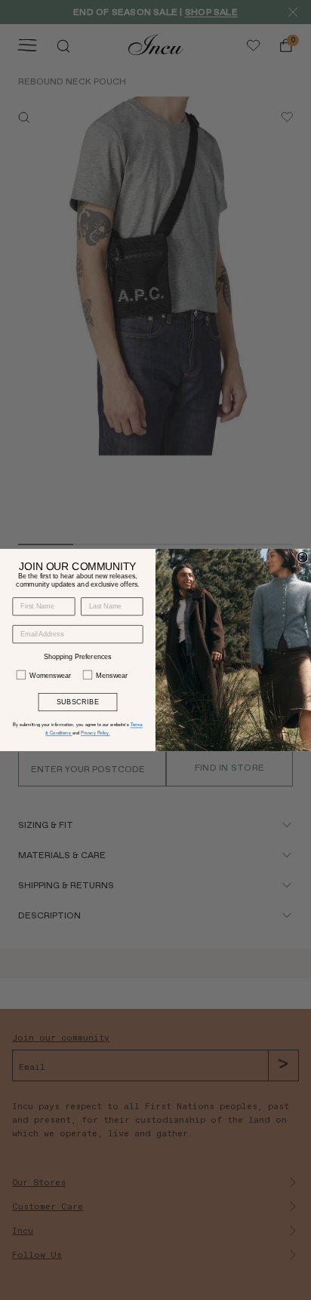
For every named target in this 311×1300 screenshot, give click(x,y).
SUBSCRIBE (78, 702)
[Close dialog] (302, 558)
